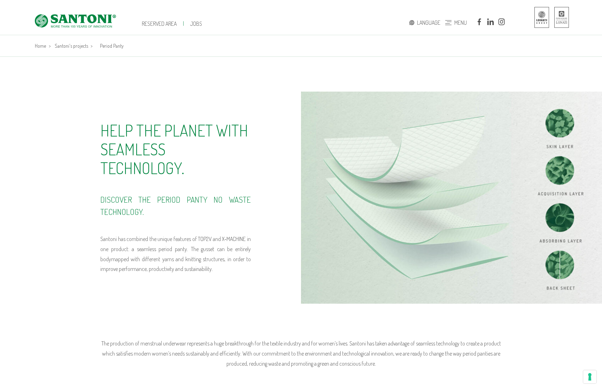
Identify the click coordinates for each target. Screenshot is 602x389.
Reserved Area (159, 23)
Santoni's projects (71, 46)
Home (40, 46)
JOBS (196, 23)
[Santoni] (75, 21)
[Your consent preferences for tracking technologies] (589, 376)
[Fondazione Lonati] (558, 17)
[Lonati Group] (540, 17)
